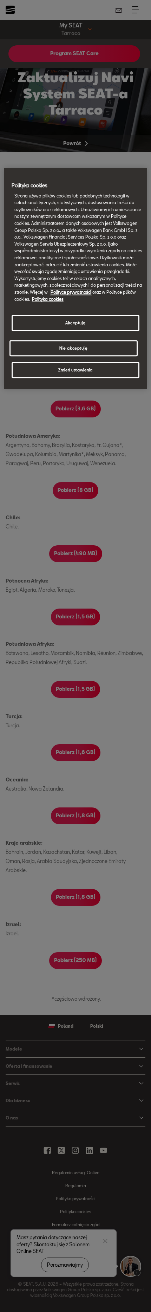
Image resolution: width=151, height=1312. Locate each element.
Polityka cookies (48, 299)
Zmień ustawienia (75, 370)
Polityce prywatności (71, 292)
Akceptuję (75, 322)
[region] (75, 278)
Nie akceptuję (73, 348)
